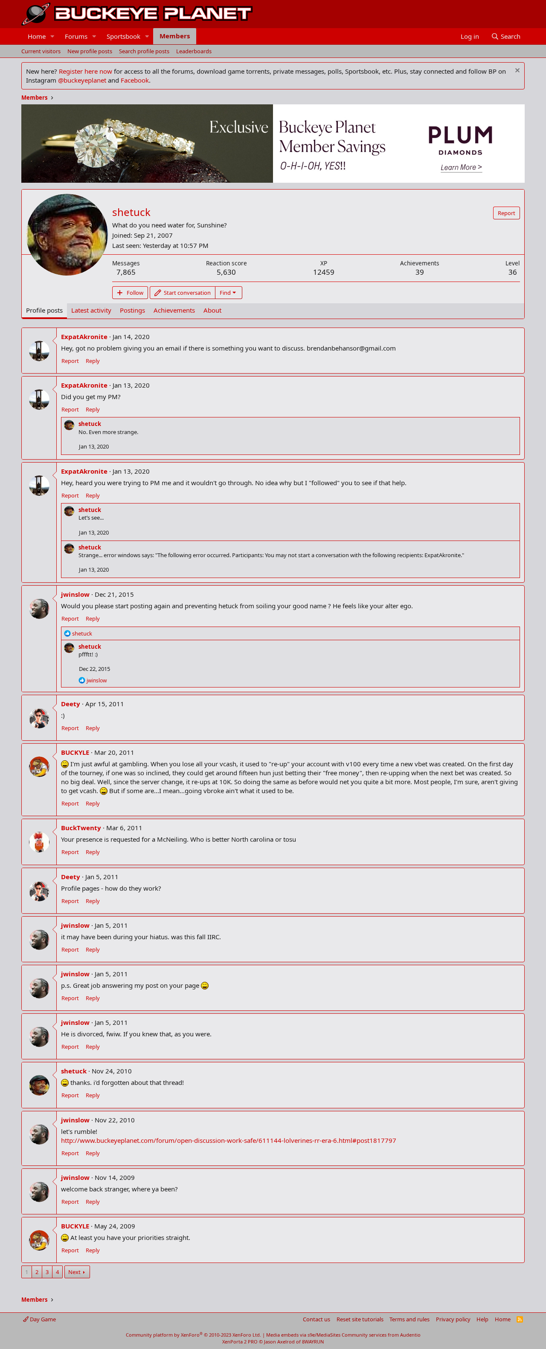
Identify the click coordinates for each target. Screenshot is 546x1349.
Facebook (135, 80)
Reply (93, 361)
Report (70, 361)
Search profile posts (144, 51)
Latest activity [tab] (91, 310)
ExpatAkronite (84, 336)
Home (37, 36)
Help (482, 1319)
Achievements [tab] (174, 310)
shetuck (89, 424)
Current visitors (41, 51)
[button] (52, 36)
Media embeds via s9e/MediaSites (303, 1335)
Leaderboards (194, 51)
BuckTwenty (81, 827)
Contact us (316, 1319)
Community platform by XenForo (193, 1335)
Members (175, 36)
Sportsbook (123, 36)
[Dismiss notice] (516, 71)
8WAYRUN (313, 1341)
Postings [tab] (132, 310)
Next (74, 1272)
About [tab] (212, 310)
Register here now (85, 71)
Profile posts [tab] (44, 310)
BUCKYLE (75, 752)
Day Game (42, 1319)
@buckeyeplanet (82, 80)
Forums (76, 36)
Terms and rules (409, 1319)
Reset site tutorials (360, 1319)
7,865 (126, 272)
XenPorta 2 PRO (240, 1341)
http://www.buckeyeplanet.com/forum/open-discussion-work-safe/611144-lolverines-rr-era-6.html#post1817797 (228, 1140)
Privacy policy (453, 1319)
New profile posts (89, 51)
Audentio (410, 1335)
